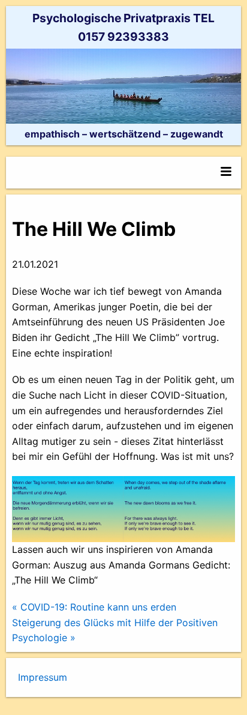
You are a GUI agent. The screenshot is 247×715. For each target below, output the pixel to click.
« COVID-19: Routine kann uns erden (94, 607)
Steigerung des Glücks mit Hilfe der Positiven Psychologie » (115, 630)
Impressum (42, 677)
